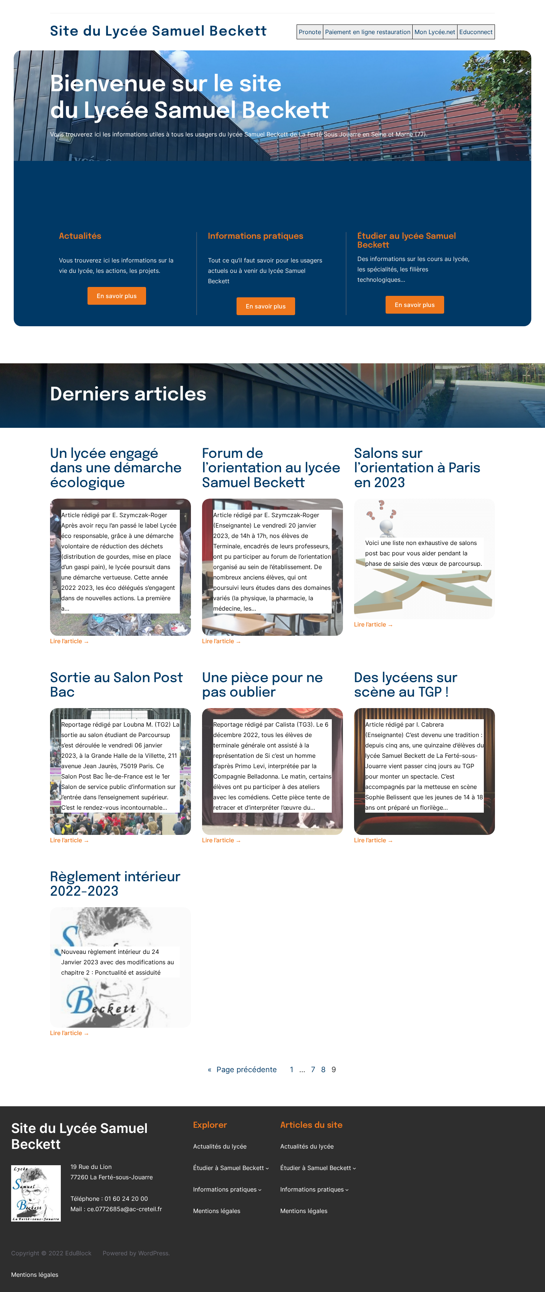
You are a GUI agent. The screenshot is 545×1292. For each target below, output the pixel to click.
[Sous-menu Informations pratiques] (260, 1189)
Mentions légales (216, 1211)
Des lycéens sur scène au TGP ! (406, 686)
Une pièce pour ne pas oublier (262, 686)
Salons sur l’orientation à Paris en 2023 (417, 468)
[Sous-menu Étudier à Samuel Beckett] (267, 1168)
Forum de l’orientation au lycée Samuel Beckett (271, 468)
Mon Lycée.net (434, 32)
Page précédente (242, 1069)
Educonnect (476, 32)
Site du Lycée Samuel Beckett (159, 32)
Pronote (310, 32)
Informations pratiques (225, 1189)
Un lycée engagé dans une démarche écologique (116, 468)
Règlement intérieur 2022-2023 (115, 885)
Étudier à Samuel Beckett (228, 1168)
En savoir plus (117, 296)
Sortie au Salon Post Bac (116, 686)
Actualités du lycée (220, 1146)
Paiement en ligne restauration (367, 32)
